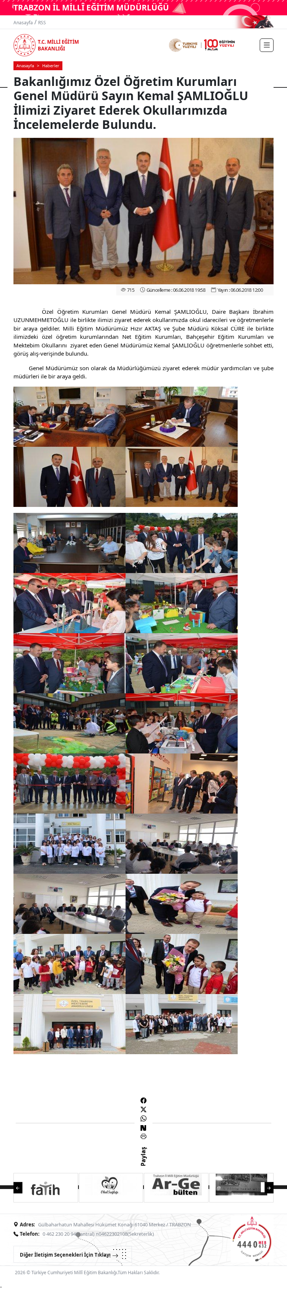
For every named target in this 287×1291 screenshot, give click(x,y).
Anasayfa (23, 22)
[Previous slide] (21, 1187)
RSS (42, 22)
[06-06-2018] (69, 416)
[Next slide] (265, 1187)
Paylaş (143, 1163)
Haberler (50, 65)
